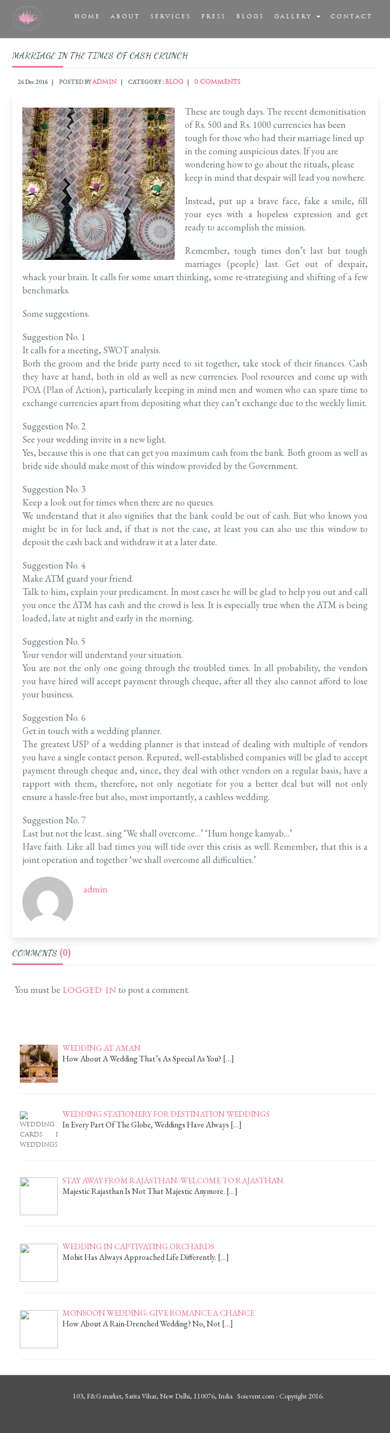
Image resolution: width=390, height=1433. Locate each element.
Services (170, 16)
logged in (89, 989)
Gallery (294, 16)
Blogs (250, 16)
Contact (352, 16)
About (125, 16)
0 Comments (217, 82)
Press (213, 16)
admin (104, 82)
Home (87, 16)
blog (174, 82)
